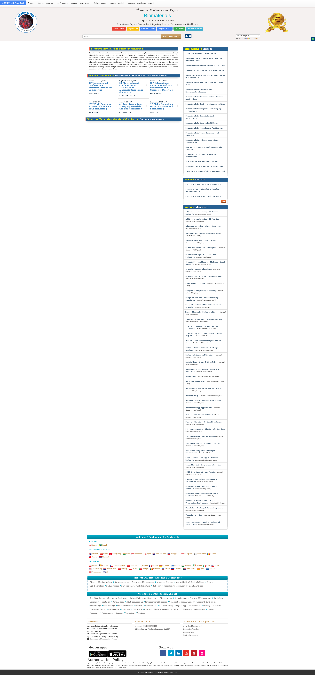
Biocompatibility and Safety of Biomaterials (204, 70)
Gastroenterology (122, 582)
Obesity (210, 582)
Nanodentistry (191, 395)
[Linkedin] (178, 654)
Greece (177, 565)
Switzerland (96, 572)
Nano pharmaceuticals (195, 381)
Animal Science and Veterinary (144, 598)
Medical (138, 605)
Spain (202, 569)
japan (149, 554)
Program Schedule (164, 29)
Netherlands (111, 569)
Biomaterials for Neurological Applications (204, 128)
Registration (84, 3)
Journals (49, 3)
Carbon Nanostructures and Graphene (201, 247)
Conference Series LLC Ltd (150, 672)
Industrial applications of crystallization (203, 340)
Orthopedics (113, 609)
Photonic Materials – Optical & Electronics (203, 422)
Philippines (175, 554)
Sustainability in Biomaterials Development (204, 166)
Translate (254, 38)
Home (31, 3)
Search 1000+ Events (171, 36)
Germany (166, 565)
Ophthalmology (97, 586)
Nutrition (217, 605)
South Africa (190, 569)
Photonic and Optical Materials (199, 415)
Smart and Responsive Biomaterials (200, 53)
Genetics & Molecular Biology (182, 602)
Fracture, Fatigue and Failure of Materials (203, 319)
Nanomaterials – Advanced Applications (203, 400)
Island (216, 565)
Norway (124, 569)
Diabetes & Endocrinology (101, 582)
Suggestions (188, 632)
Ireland (199, 565)
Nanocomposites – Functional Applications (204, 388)
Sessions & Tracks (148, 29)
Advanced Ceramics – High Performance (203, 226)
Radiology (156, 586)
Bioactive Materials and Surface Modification (205, 65)
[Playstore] (186, 36)
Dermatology (118, 602)
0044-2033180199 (150, 626)
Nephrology (181, 605)
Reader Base (179, 29)
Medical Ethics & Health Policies (190, 582)
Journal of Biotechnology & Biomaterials (203, 184)
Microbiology (151, 605)
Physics (210, 609)
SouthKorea (201, 554)
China (105, 554)
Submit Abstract (118, 29)
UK (107, 572)
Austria (94, 565)
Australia (95, 554)
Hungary (188, 565)
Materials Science (125, 605)
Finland (145, 565)
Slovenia (177, 569)
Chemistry (94, 602)
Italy (208, 565)
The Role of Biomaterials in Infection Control (205, 171)
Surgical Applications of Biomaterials (201, 161)
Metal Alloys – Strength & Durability (201, 362)
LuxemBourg (97, 569)
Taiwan (94, 557)
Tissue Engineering (193, 515)
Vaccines (141, 613)
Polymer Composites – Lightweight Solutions (205, 429)
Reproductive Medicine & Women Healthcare (183, 586)
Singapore (188, 554)
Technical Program (99, 3)
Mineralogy (190, 376)
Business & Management (200, 598)
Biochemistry (166, 598)
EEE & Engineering (134, 602)
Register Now (133, 29)
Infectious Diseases (165, 582)
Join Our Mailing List (192, 626)
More (224, 201)
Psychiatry (94, 613)
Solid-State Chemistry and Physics (200, 472)
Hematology (95, 605)
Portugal (145, 569)
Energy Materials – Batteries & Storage (202, 312)
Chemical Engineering (195, 283)
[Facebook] (163, 654)
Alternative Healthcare (117, 598)
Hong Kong (116, 554)
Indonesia (138, 554)
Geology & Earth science (207, 602)
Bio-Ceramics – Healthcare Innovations (202, 233)
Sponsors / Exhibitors (136, 3)
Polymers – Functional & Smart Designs (202, 443)
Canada (94, 545)
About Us (40, 3)
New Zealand (161, 554)
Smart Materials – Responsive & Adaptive (203, 465)
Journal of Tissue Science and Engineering (204, 196)
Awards (151, 3)
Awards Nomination (194, 29)
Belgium (105, 565)
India (128, 554)
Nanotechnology (166, 605)
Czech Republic (119, 565)
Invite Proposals (190, 635)
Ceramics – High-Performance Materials (203, 276)
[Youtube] (186, 654)
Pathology (125, 609)
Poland (134, 569)
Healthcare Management (143, 582)
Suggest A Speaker (191, 629)
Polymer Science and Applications (200, 436)
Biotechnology (181, 598)
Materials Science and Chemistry (199, 355)
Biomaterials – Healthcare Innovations (202, 240)
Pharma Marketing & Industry (167, 609)
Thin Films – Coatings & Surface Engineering (205, 508)
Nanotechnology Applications (198, 407)
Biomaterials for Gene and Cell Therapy (202, 123)
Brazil (104, 545)
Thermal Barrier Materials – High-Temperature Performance (200, 502)
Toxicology (130, 613)
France (155, 565)
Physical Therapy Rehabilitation (135, 586)
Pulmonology (108, 613)
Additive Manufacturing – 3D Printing (202, 219)
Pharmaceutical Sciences (194, 609)
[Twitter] (171, 654)
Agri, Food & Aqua (97, 598)
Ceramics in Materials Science (198, 269)
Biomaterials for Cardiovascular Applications (205, 104)
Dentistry (106, 602)
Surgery (119, 613)
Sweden (212, 569)
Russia (167, 569)
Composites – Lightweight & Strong (200, 290)
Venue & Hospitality (117, 3)
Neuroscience (194, 605)
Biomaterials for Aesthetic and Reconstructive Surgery (198, 90)
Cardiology (218, 598)
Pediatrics (137, 609)
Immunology (109, 605)
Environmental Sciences (156, 602)
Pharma (147, 609)
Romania (213, 554)
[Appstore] (189, 36)
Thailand (105, 557)
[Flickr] (202, 654)
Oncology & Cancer (98, 609)
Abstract (74, 3)
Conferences (62, 3)
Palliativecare (112, 586)
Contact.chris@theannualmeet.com (103, 628)
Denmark (133, 565)
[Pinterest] (194, 654)
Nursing (206, 605)
